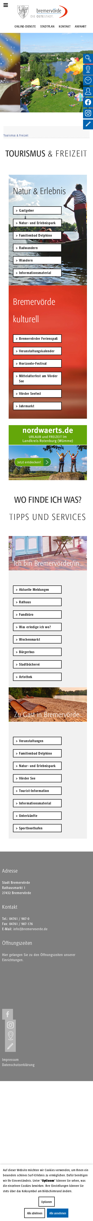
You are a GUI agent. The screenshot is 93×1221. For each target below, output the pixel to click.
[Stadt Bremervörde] (49, 11)
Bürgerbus (27, 652)
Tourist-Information (34, 791)
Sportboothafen (31, 828)
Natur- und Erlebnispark (37, 223)
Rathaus (25, 602)
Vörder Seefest (30, 393)
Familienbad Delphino (35, 235)
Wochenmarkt (29, 639)
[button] (5, 69)
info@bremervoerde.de (30, 929)
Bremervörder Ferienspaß (38, 338)
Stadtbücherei (29, 664)
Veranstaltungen (31, 741)
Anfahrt (81, 26)
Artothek (25, 677)
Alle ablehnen (34, 1213)
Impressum (10, 1059)
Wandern (26, 260)
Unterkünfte (28, 815)
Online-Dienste (25, 26)
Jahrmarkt (26, 406)
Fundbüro (26, 614)
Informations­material (35, 803)
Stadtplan (47, 26)
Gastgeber (26, 210)
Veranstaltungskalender (37, 351)
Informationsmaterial (35, 273)
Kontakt (65, 26)
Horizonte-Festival (33, 363)
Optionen (46, 1202)
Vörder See (27, 778)
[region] (46, 69)
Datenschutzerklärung (18, 1065)
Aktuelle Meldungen (34, 589)
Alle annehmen (57, 1213)
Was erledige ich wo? (35, 627)
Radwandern (28, 248)
